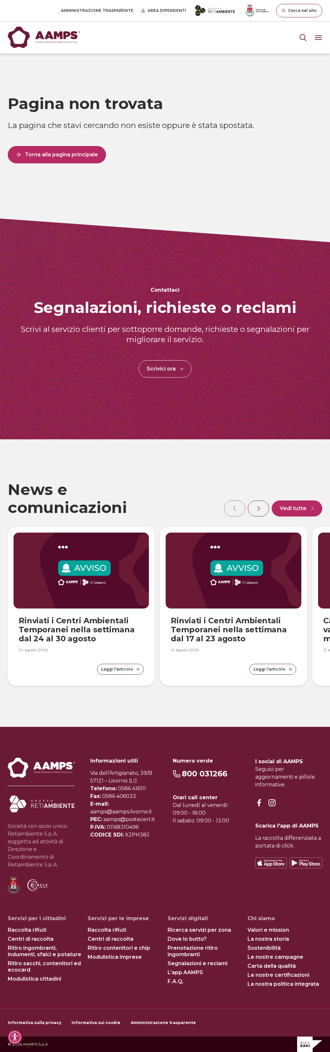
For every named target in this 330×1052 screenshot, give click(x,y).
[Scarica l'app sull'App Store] (271, 862)
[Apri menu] (303, 37)
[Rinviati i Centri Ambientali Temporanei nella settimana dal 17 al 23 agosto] (233, 570)
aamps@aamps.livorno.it (121, 812)
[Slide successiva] (258, 508)
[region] (165, 583)
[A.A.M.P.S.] (44, 37)
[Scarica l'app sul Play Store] (305, 862)
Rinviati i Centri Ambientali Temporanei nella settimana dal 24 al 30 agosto (77, 629)
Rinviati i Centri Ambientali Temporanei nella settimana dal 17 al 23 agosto (229, 629)
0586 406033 (119, 796)
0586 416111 (132, 788)
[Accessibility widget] (15, 1037)
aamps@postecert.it (129, 819)
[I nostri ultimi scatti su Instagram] (272, 803)
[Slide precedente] (234, 508)
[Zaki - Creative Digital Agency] (309, 1044)
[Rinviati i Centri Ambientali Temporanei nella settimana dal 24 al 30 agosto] (81, 570)
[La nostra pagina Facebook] (259, 803)
